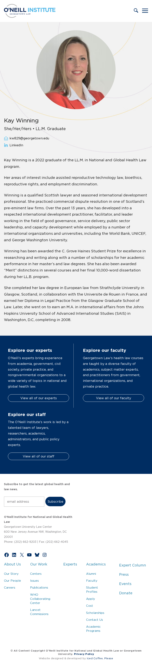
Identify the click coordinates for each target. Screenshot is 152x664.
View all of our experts (38, 398)
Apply (90, 598)
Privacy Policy (84, 654)
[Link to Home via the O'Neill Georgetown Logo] (29, 16)
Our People (12, 580)
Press (124, 575)
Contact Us (94, 619)
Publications (39, 587)
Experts (70, 564)
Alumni (91, 573)
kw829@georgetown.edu (29, 138)
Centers (36, 573)
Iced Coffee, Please (100, 658)
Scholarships (95, 612)
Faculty (91, 580)
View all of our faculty (113, 398)
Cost (89, 605)
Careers (9, 587)
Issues (34, 580)
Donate (125, 593)
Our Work (38, 564)
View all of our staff (38, 456)
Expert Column (132, 565)
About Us (12, 564)
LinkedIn (16, 145)
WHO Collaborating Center (40, 599)
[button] (136, 10)
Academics (96, 564)
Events (125, 584)
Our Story (11, 573)
